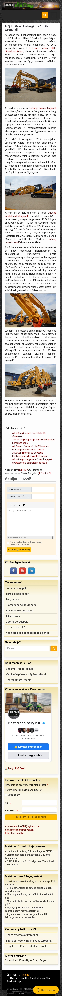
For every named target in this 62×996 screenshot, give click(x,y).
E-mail (20, 496)
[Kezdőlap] (31, 6)
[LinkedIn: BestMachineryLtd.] (31, 571)
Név (15, 489)
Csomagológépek (17, 621)
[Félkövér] (10, 505)
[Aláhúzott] (19, 505)
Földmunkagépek (16, 588)
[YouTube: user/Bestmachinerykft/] (22, 571)
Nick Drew (23, 470)
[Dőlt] (15, 505)
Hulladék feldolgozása (19, 610)
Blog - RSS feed (16, 768)
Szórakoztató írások (18, 680)
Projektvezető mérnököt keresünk (26, 946)
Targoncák (12, 599)
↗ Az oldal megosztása (28, 755)
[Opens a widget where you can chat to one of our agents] (46, 990)
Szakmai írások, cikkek (19, 668)
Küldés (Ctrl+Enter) (19, 549)
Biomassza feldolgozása (21, 605)
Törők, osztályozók (17, 593)
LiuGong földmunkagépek (42, 108)
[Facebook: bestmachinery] (13, 571)
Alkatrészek (13, 616)
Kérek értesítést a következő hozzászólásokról (26, 543)
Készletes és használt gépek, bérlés (28, 632)
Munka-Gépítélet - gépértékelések (26, 674)
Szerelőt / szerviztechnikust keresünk (28, 940)
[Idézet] (24, 505)
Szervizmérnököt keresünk (22, 935)
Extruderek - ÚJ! (15, 627)
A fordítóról (45, 473)
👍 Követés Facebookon (28, 746)
